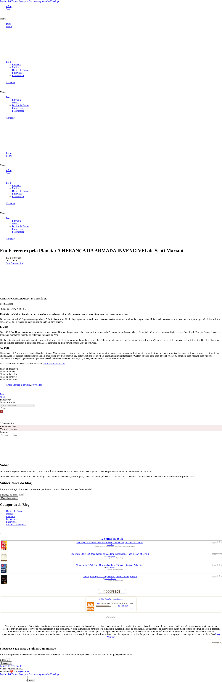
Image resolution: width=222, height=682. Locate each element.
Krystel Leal (23, 671)
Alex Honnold (110, 567)
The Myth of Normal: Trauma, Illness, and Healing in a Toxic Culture (110, 542)
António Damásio (110, 579)
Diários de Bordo (20, 70)
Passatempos (18, 75)
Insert (31, 680)
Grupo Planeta (13, 384)
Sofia (98, 603)
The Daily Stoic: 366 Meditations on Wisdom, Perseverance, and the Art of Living (110, 554)
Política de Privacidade (11, 666)
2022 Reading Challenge (111, 598)
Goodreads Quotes (215, 642)
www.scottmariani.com (54, 363)
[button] (111, 18)
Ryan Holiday (110, 556)
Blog (8, 62)
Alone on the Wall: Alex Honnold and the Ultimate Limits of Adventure (110, 565)
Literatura (16, 64)
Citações (111, 617)
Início (8, 6)
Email (3, 659)
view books (131, 609)
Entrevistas (17, 72)
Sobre (9, 9)
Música (15, 67)
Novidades (36, 384)
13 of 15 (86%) (123, 606)
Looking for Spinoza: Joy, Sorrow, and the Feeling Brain (110, 576)
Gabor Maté (110, 545)
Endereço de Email (9, 494)
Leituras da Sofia (112, 538)
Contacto (10, 82)
